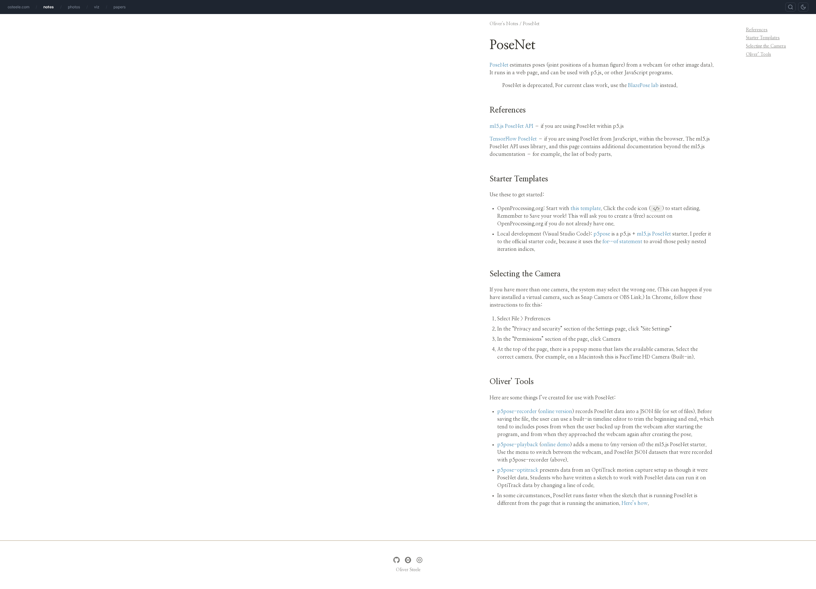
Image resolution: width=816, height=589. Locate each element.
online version (556, 411)
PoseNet (499, 65)
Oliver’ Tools (758, 54)
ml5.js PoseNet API (511, 126)
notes (48, 6)
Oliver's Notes (504, 23)
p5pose (602, 233)
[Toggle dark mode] (803, 7)
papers (119, 6)
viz (96, 6)
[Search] (790, 7)
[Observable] (408, 560)
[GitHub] (396, 560)
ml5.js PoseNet (654, 233)
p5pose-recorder (517, 411)
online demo (555, 444)
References (757, 30)
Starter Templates (763, 38)
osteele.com (18, 6)
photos (74, 6)
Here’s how (635, 503)
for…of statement (622, 241)
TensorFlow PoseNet (513, 139)
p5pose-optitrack (517, 470)
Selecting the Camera (766, 46)
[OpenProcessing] (419, 560)
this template (586, 208)
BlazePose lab (643, 85)
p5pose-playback (517, 444)
